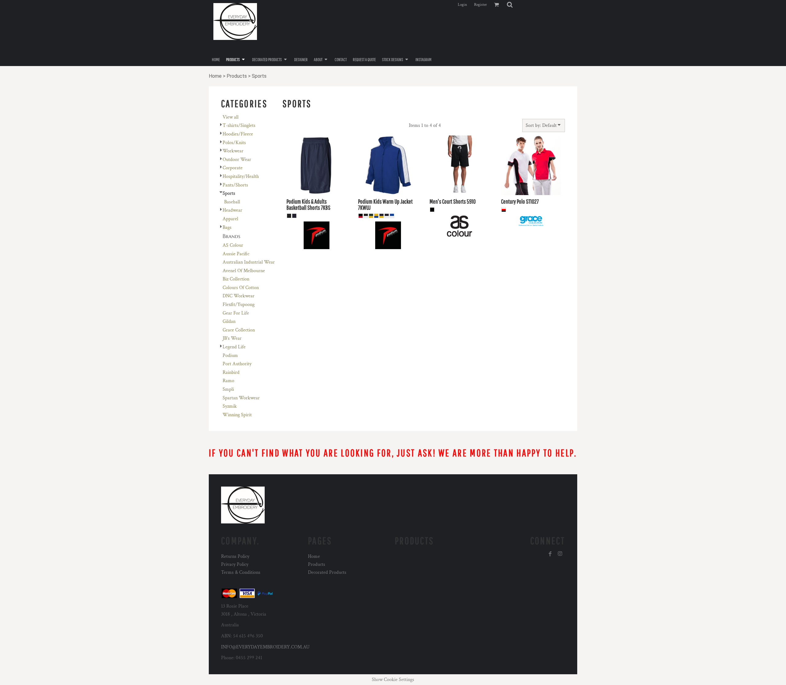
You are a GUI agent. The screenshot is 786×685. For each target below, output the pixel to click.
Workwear (233, 151)
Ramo (228, 381)
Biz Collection (236, 279)
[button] (510, 5)
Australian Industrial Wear (249, 262)
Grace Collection (239, 330)
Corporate (233, 168)
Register (480, 4)
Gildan (229, 321)
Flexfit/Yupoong (239, 304)
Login (462, 4)
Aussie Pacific (236, 254)
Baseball (232, 202)
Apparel (230, 219)
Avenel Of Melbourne (244, 271)
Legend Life (234, 347)
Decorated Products (327, 572)
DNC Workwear (239, 296)
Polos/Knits (234, 142)
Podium (230, 355)
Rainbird (231, 372)
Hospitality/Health (241, 176)
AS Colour (233, 245)
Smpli (228, 389)
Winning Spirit (237, 415)
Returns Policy (235, 556)
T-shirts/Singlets (239, 125)
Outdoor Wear (237, 159)
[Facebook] (550, 554)
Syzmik (230, 406)
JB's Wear (232, 338)
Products (237, 76)
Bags (227, 227)
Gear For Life (236, 313)
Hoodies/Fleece (238, 134)
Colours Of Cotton (241, 287)
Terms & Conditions (240, 572)
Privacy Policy (234, 564)
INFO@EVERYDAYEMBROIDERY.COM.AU (265, 647)
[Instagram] (560, 554)
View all (231, 117)
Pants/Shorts (235, 185)
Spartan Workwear (241, 398)
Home (215, 76)
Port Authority (237, 364)
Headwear (232, 210)
